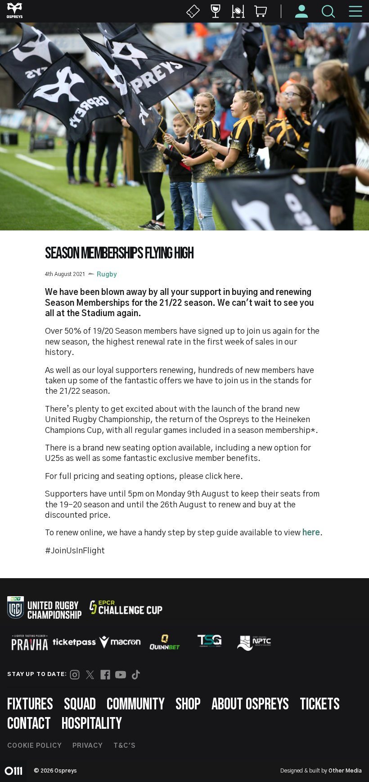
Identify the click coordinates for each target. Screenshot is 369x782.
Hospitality (92, 724)
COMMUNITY (136, 704)
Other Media (345, 770)
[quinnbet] (164, 642)
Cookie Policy (34, 746)
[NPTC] (254, 642)
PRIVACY (87, 746)
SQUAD (80, 704)
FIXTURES (30, 704)
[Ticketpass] (74, 642)
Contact (29, 724)
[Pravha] (29, 642)
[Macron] (119, 642)
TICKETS (320, 704)
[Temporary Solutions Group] (209, 642)
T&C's (124, 746)
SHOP (188, 704)
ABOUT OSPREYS (250, 704)
